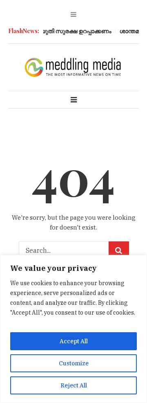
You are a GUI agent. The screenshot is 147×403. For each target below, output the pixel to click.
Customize (74, 363)
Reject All (73, 385)
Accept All (74, 341)
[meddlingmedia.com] (73, 67)
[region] (73, 329)
